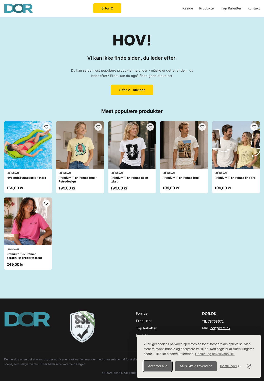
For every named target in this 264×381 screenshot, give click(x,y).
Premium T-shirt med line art (234, 177)
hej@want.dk (220, 328)
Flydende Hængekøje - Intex (26, 177)
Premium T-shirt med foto (181, 177)
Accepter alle (157, 366)
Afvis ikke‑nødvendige (196, 366)
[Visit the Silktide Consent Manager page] (249, 366)
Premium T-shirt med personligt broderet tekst (24, 255)
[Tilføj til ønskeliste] (46, 127)
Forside (187, 8)
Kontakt (254, 8)
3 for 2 (107, 8)
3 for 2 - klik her (132, 90)
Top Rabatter (231, 8)
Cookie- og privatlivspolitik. (215, 353)
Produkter (207, 8)
